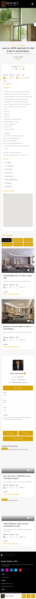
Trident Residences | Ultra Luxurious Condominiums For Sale (15, 525)
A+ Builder (8, 162)
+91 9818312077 (5, 577)
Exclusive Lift (8, 173)
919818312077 (21, 380)
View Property (18, 268)
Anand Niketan (21, 45)
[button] (32, 4)
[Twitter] (15, 570)
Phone (4, 407)
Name (4, 392)
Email (4, 400)
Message (5, 415)
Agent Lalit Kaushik (17, 373)
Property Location (7, 244)
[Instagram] (7, 570)
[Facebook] (2, 570)
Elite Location (8, 169)
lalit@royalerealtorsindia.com (20, 382)
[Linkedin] (11, 570)
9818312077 (20, 377)
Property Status (18, 244)
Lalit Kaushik (9, 596)
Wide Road (8, 186)
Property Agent (28, 244)
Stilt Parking (8, 183)
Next (35, 24)
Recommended (6, 240)
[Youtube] (20, 570)
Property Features (17, 240)
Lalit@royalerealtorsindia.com (7, 586)
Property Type (28, 240)
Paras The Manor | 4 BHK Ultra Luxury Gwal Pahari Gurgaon (16, 477)
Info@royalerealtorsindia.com (7, 583)
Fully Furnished (9, 176)
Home (13, 45)
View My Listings (18, 388)
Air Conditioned (9, 166)
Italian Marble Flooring (11, 180)
